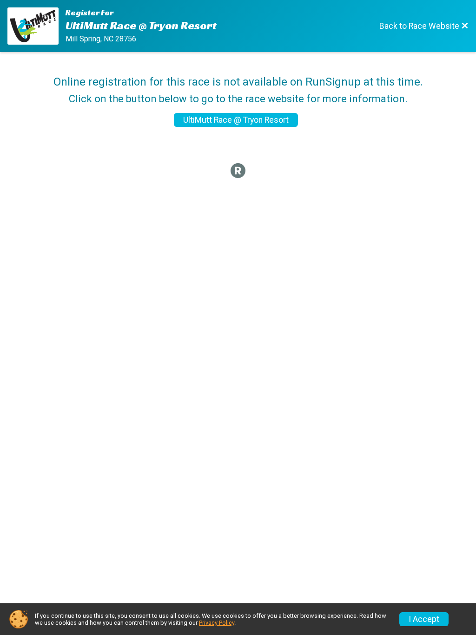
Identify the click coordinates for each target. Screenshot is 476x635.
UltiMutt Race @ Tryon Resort (236, 120)
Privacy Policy (216, 622)
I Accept (424, 619)
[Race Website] (36, 26)
